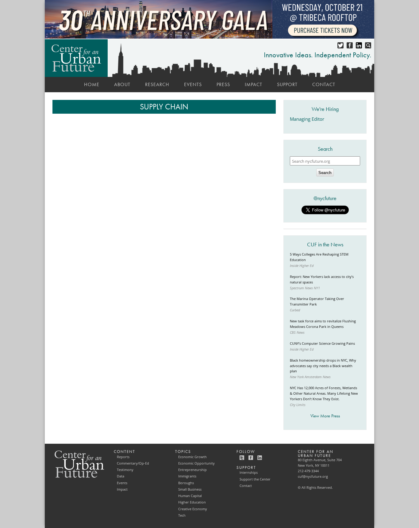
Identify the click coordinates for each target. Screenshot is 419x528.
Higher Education (192, 502)
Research (157, 84)
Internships (249, 472)
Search (325, 172)
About (122, 84)
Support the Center (255, 479)
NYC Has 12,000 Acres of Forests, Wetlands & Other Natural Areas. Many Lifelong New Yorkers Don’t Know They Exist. (324, 393)
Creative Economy (192, 509)
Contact (323, 84)
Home (91, 84)
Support (287, 84)
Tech (182, 515)
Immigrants (187, 476)
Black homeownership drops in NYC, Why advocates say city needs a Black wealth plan (323, 366)
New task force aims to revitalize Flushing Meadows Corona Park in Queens (323, 324)
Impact (253, 84)
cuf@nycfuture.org (313, 476)
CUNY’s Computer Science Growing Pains (322, 343)
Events (193, 84)
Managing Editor (307, 119)
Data (120, 476)
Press (223, 84)
